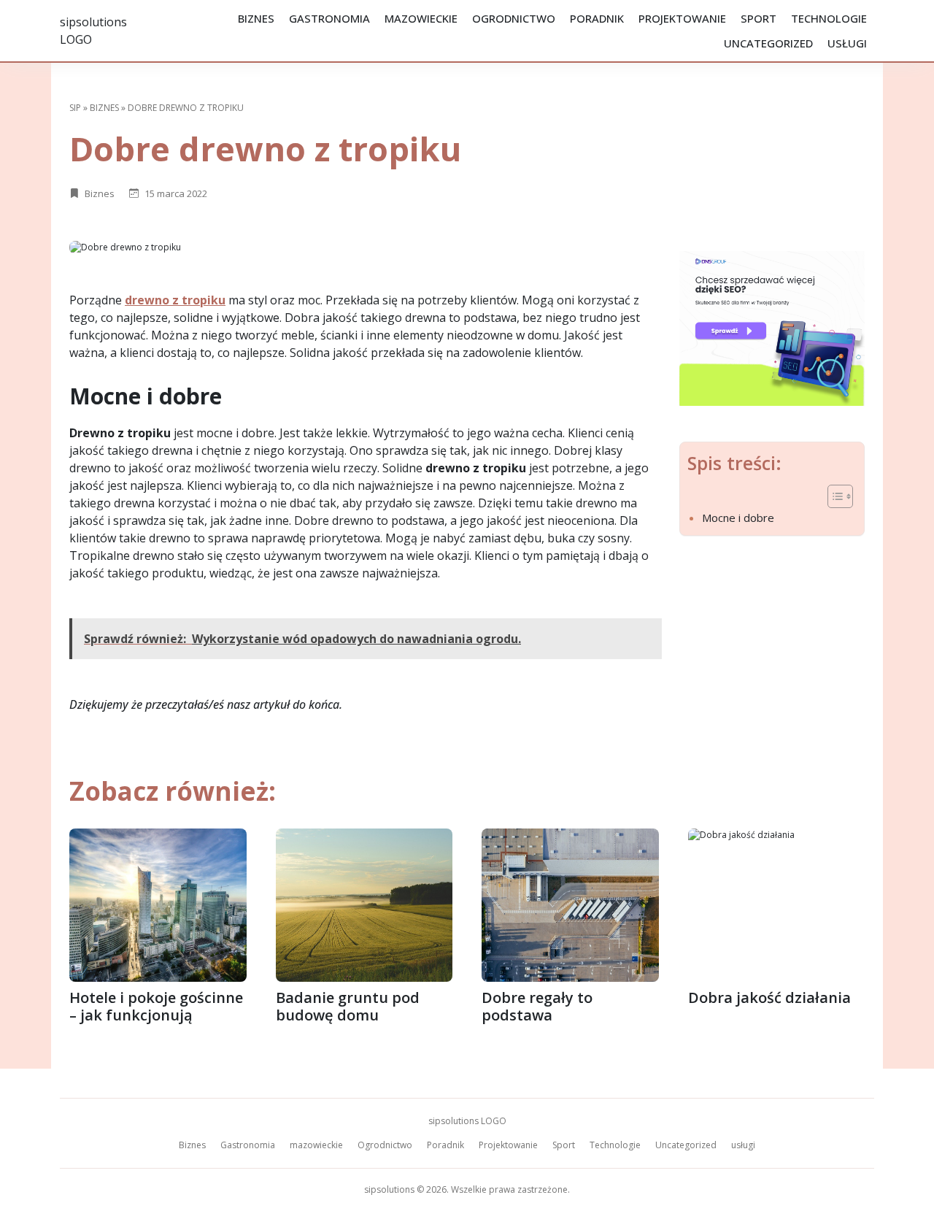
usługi (847, 43)
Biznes (256, 18)
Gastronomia (329, 18)
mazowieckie (421, 18)
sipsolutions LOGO (467, 1121)
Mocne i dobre (738, 517)
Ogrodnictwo (513, 18)
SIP (75, 107)
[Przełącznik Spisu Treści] (833, 496)
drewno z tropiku (175, 300)
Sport (758, 18)
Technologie (829, 18)
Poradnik (597, 18)
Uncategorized (768, 43)
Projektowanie (682, 18)
